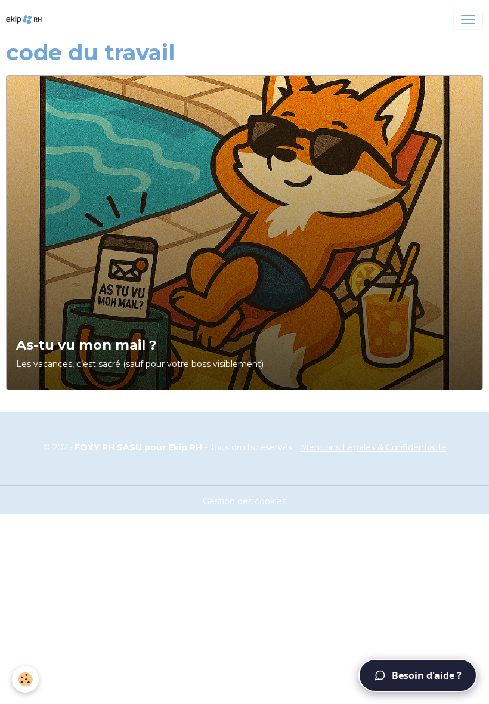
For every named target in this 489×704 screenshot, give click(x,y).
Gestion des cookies (244, 501)
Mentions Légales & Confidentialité (374, 447)
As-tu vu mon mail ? (86, 345)
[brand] (26, 20)
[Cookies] (25, 679)
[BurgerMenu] (468, 20)
